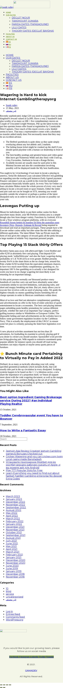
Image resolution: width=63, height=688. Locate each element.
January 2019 (13, 571)
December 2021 (15, 527)
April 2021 (11, 549)
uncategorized (14, 596)
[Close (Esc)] (1, 684)
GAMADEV (31, 670)
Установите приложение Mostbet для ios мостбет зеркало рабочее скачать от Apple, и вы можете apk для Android (33, 465)
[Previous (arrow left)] (1, 687)
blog (8, 591)
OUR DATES (13, 57)
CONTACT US (14, 80)
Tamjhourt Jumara (25, 63)
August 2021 (13, 538)
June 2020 (12, 565)
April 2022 (12, 515)
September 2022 (16, 507)
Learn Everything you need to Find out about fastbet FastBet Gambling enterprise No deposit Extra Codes (34, 476)
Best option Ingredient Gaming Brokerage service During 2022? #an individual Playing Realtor (31, 400)
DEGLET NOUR (21, 60)
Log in (9, 611)
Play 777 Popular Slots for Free (24, 470)
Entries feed (13, 614)
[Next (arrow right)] (4, 687)
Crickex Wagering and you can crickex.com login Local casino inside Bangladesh (34, 458)
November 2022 (15, 504)
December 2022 (15, 502)
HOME (10, 55)
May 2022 (11, 513)
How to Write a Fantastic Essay (23, 430)
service (10, 594)
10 (7, 588)
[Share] (4, 684)
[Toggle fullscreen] (7, 684)
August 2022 (13, 510)
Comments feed (15, 617)
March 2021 (12, 551)
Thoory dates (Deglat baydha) (33, 71)
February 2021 (14, 554)
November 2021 (15, 529)
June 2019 (12, 568)
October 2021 (14, 532)
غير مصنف (11, 111)
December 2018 (15, 574)
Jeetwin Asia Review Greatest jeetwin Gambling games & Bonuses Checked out (33, 452)
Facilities (12, 74)
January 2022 (14, 524)
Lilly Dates (19, 69)
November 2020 (15, 563)
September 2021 (15, 535)
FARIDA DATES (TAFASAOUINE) (30, 66)
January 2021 (13, 557)
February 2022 (14, 521)
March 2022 (13, 518)
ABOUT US (12, 77)
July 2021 (11, 540)
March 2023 (13, 496)
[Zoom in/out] (10, 684)
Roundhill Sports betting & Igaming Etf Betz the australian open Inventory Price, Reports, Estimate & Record (29, 223)
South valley (11, 105)
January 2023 (14, 499)
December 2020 (15, 560)
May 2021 (11, 546)
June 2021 (12, 543)
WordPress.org (14, 619)
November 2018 (15, 576)
